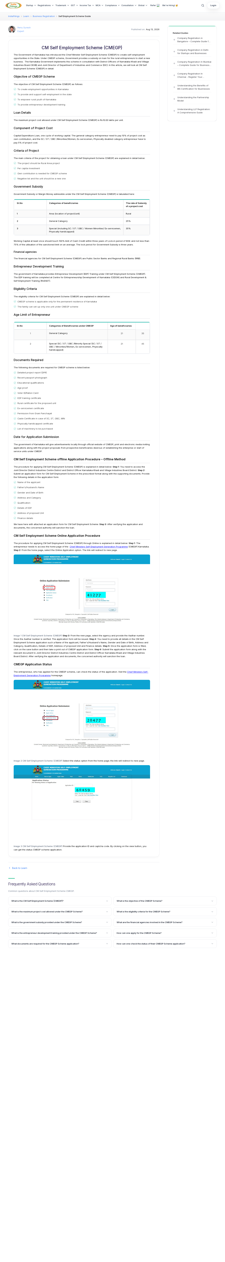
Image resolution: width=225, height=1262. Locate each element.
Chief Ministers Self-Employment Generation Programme (99, 546)
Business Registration (44, 16)
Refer (153, 5)
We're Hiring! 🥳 (170, 5)
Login (213, 5)
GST (73, 5)
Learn (26, 16)
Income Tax (85, 5)
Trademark (60, 5)
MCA (98, 5)
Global (141, 5)
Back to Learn (19, 868)
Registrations (44, 5)
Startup (29, 5)
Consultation (127, 5)
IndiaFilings (14, 16)
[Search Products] (203, 5)
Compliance (111, 5)
